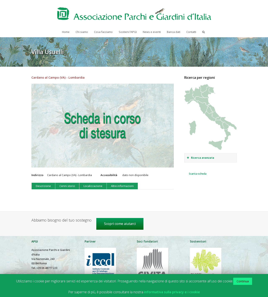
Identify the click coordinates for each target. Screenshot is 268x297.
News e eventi (152, 32)
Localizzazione (93, 186)
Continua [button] (243, 281)
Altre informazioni (122, 186)
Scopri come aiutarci (120, 223)
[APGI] (134, 13)
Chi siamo (82, 32)
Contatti (191, 32)
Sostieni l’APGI (128, 32)
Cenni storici (67, 186)
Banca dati (173, 32)
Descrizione (43, 186)
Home (66, 32)
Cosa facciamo (103, 32)
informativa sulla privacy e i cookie (172, 292)
